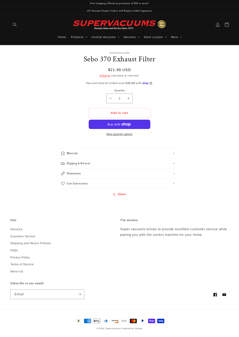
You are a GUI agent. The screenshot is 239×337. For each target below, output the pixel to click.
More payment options (119, 134)
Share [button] (122, 194)
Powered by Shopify (132, 328)
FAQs (14, 250)
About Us (16, 271)
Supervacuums (113, 328)
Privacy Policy (20, 257)
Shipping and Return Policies (30, 243)
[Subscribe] (79, 294)
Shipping (105, 75)
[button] (14, 24)
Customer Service (22, 236)
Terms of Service (22, 264)
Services (16, 229)
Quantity (119, 90)
